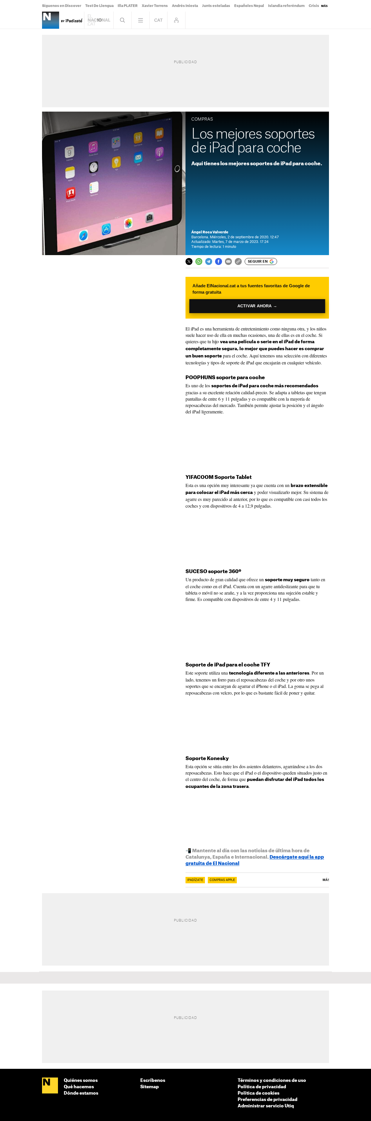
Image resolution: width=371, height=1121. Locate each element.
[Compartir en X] (189, 261)
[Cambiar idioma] (158, 20)
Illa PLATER (128, 6)
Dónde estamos (81, 1093)
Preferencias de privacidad (267, 1100)
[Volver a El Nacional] (98, 20)
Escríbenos (152, 1080)
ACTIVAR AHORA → (257, 306)
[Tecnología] (50, 20)
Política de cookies (258, 1093)
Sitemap (149, 1087)
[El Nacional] (50, 1086)
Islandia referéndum (286, 6)
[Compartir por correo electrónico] (228, 261)
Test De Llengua (99, 6)
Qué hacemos (79, 1087)
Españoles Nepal (249, 6)
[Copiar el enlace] (238, 261)
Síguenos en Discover (61, 6)
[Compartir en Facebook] (218, 261)
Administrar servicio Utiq (266, 1106)
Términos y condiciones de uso (272, 1080)
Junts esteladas (216, 6)
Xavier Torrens (155, 6)
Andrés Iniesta (185, 6)
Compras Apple (222, 880)
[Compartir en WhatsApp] (198, 261)
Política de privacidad (262, 1087)
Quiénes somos (81, 1080)
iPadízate (195, 880)
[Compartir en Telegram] (208, 261)
